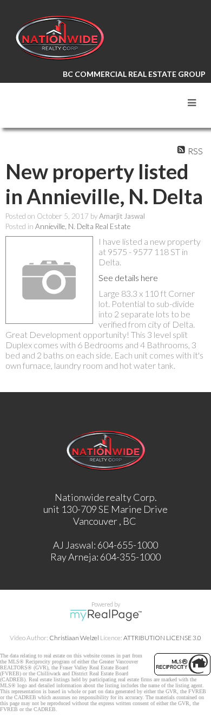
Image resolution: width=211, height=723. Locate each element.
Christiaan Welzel (74, 638)
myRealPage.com (105, 615)
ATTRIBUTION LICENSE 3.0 (162, 638)
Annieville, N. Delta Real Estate (82, 226)
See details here (128, 277)
